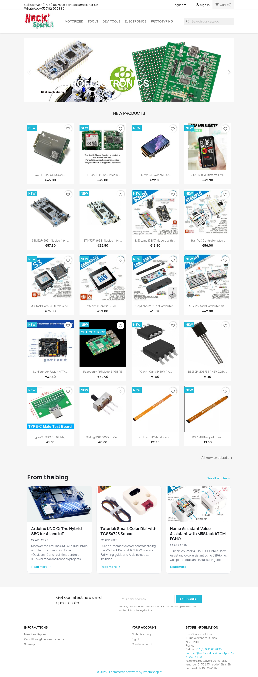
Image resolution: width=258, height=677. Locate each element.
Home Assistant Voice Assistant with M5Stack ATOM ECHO (198, 533)
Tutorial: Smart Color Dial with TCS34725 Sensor (128, 531)
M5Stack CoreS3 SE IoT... (103, 306)
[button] (40, 70)
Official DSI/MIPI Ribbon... (155, 437)
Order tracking (141, 634)
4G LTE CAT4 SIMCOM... (50, 175)
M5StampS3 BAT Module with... (155, 240)
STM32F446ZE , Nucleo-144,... (103, 240)
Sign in (136, 639)
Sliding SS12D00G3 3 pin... (102, 437)
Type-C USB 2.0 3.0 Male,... (50, 437)
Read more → (41, 567)
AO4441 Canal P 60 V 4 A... (155, 371)
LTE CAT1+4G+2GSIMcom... (103, 175)
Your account (144, 627)
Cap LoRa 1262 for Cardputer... (155, 306)
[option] (129, 70)
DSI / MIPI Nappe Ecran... (207, 437)
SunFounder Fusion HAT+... (50, 371)
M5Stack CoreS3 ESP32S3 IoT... (50, 306)
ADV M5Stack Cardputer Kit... (207, 306)
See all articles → (219, 478)
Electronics (136, 21)
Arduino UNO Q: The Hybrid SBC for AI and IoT (56, 531)
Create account (142, 644)
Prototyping (162, 21)
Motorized (74, 21)
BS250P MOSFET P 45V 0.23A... (207, 371)
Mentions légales (35, 634)
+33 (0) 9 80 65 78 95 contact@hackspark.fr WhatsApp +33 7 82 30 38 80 (61, 7)
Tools (93, 21)
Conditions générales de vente (44, 639)
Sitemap (29, 644)
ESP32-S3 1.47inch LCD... (155, 175)
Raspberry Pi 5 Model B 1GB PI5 (102, 371)
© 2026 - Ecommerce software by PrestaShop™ (129, 672)
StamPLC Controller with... (207, 240)
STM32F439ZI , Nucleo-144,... (50, 240)
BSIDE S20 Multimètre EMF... (207, 175)
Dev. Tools (112, 21)
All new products (217, 458)
